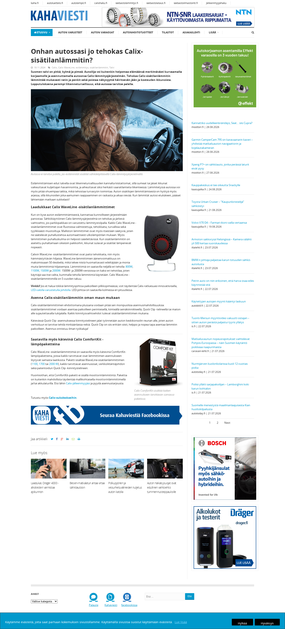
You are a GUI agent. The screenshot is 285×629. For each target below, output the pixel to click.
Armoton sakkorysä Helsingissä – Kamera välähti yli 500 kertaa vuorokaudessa (222, 241)
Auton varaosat (102, 32)
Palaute (93, 605)
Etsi (190, 596)
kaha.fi (35, 3)
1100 (35, 364)
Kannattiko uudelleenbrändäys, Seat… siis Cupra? (222, 123)
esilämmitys (82, 67)
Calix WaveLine (66, 67)
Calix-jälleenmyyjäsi (78, 383)
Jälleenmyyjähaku (216, 3)
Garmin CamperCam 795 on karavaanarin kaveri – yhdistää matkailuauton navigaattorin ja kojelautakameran (222, 144)
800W (129, 266)
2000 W (53, 364)
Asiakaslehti (191, 32)
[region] (142, 621)
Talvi (111, 67)
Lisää (212, 32)
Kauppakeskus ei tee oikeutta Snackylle (216, 185)
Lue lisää (181, 622)
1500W (44, 270)
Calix (54, 67)
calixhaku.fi (100, 3)
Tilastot (168, 32)
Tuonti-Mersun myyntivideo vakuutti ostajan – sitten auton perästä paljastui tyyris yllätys (220, 320)
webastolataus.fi (155, 3)
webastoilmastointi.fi (186, 3)
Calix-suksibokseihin (63, 398)
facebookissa (129, 605)
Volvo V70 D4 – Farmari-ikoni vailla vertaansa (219, 222)
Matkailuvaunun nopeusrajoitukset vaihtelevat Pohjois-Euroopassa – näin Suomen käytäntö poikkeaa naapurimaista (221, 343)
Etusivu (42, 32)
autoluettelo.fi (55, 3)
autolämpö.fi (78, 3)
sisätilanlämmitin (99, 67)
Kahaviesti (111, 605)
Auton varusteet (70, 32)
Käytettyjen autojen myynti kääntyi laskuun (219, 301)
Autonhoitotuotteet (138, 32)
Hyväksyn (267, 623)
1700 (42, 364)
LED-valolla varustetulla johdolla (51, 290)
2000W (56, 270)
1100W (35, 270)
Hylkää (242, 623)
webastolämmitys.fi (127, 3)
